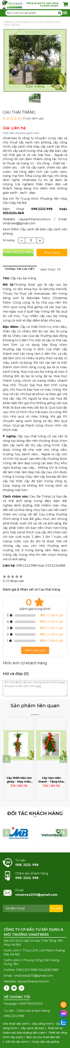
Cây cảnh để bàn (32, 1028)
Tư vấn (56, 908)
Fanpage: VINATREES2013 (23, 1003)
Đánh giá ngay (35, 650)
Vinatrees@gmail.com (19, 223)
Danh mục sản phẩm (37, 21)
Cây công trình (42, 1023)
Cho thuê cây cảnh (16, 1023)
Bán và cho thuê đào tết (43, 1037)
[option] (34, 99)
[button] (6, 759)
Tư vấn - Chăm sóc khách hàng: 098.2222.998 (27, 1013)
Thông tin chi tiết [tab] (20, 269)
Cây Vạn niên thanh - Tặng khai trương (51, 781)
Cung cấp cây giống (45, 1041)
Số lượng (8, 240)
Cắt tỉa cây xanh (16, 1041)
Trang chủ (12, 21)
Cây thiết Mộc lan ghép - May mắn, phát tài (19, 781)
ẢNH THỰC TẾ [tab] (50, 269)
